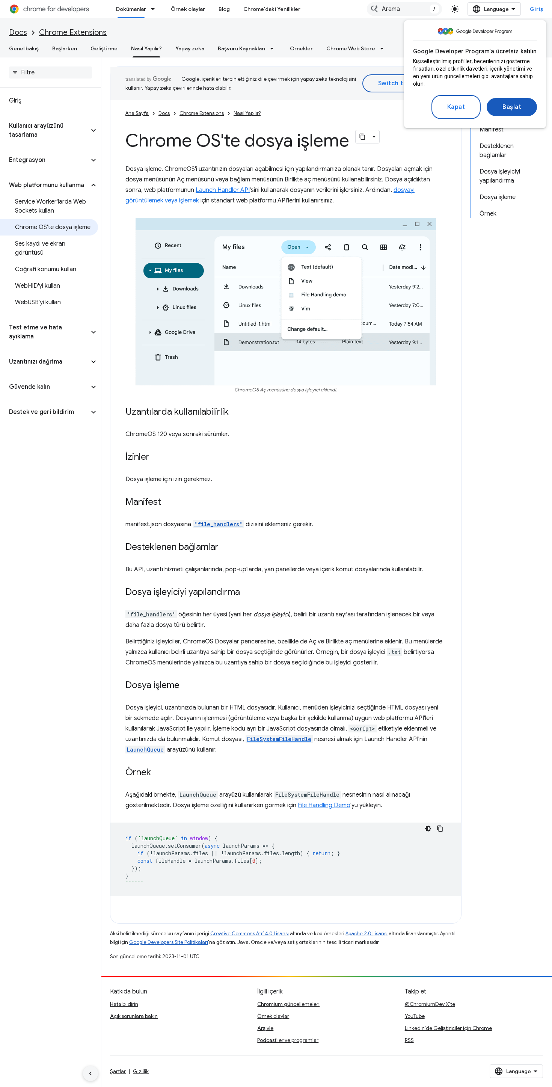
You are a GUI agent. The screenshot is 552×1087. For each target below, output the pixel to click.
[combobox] (404, 9)
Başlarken (64, 48)
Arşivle (265, 1028)
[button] (44, 130)
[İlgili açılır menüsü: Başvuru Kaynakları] (274, 48)
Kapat (456, 107)
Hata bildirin (124, 1004)
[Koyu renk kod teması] (428, 829)
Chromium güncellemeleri (288, 1004)
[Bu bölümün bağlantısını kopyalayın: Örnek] (158, 773)
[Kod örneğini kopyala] (440, 829)
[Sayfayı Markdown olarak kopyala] (362, 136)
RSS (409, 1040)
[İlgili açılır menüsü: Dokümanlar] (155, 9)
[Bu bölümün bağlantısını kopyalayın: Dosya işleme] (187, 685)
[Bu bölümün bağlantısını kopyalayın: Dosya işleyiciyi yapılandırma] (247, 592)
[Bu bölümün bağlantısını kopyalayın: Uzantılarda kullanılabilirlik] (236, 412)
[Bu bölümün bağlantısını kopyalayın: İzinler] (156, 457)
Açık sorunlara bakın (134, 1016)
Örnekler (301, 48)
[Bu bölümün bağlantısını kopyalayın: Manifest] (168, 502)
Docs (18, 32)
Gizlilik (141, 1071)
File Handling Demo (324, 805)
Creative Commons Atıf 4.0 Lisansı (249, 933)
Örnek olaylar (188, 9)
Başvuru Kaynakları (241, 48)
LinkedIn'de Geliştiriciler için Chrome (448, 1028)
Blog (224, 9)
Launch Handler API (223, 190)
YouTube (415, 1016)
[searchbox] (50, 72)
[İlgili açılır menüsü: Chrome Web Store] (384, 48)
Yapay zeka (189, 48)
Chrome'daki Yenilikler (271, 9)
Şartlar (118, 1071)
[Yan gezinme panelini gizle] (90, 1073)
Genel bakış (24, 48)
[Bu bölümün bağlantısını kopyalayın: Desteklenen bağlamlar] (226, 547)
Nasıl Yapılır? (146, 48)
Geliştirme (104, 48)
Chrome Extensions (73, 32)
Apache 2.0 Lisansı (366, 933)
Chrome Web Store (350, 48)
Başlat (511, 107)
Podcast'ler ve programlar (287, 1040)
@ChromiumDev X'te (430, 1004)
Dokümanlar (131, 9)
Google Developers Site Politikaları (168, 942)
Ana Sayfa (137, 113)
